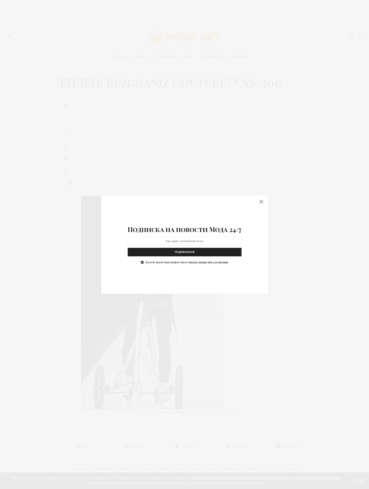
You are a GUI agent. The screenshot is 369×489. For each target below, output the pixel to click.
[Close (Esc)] (261, 202)
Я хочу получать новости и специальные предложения (187, 262)
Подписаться (185, 252)
